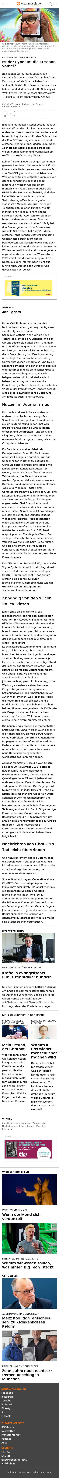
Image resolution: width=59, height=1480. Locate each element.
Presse (22, 1472)
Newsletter (8, 1431)
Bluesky (6, 1408)
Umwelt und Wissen (11, 106)
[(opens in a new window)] (28, 288)
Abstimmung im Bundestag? (20, 1314)
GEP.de (5, 1452)
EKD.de (5, 1455)
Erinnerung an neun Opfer (20, 1366)
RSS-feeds (7, 1427)
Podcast (6, 1438)
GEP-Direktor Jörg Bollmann (21, 967)
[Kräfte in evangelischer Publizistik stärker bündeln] (29, 948)
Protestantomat (10, 1434)
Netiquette (12, 1472)
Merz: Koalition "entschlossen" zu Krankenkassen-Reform (27, 1322)
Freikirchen (8, 1463)
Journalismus (27, 1126)
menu (4, 4)
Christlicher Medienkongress (16, 1123)
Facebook (7, 1392)
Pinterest (6, 1404)
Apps (4, 1442)
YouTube (6, 1400)
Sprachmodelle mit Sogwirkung (13, 1022)
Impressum (46, 1472)
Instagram (7, 1396)
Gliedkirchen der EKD (14, 1459)
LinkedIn (6, 1416)
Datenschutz (33, 1472)
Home (5, 114)
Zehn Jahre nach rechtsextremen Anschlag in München (27, 1375)
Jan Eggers (37, 104)
